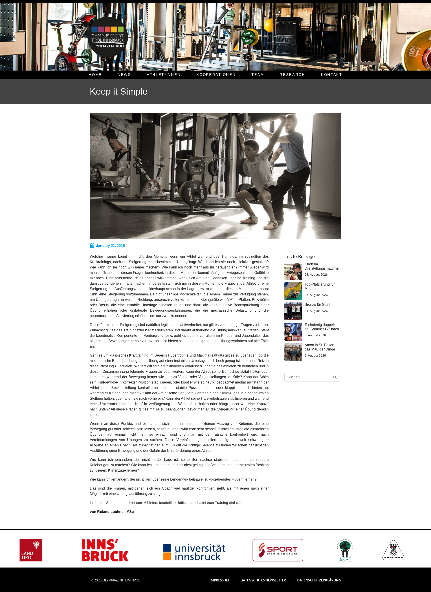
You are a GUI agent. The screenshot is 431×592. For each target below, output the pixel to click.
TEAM (257, 75)
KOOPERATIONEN (216, 75)
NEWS (124, 75)
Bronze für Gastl (317, 304)
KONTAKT (331, 75)
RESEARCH (292, 75)
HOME (95, 75)
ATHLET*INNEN (164, 75)
